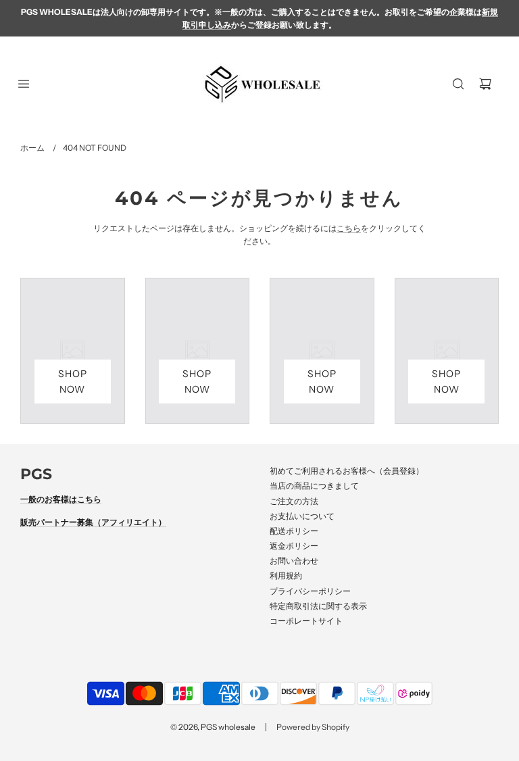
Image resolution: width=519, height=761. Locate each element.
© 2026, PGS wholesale (212, 727)
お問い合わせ (294, 561)
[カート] (485, 84)
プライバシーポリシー (310, 591)
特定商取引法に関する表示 (318, 606)
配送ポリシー (294, 531)
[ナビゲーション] (23, 84)
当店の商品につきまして (314, 486)
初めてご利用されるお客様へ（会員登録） (347, 471)
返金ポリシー (294, 546)
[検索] (458, 84)
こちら (349, 228)
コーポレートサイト (306, 621)
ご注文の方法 (294, 501)
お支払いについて (302, 516)
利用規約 (286, 575)
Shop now (72, 381)
